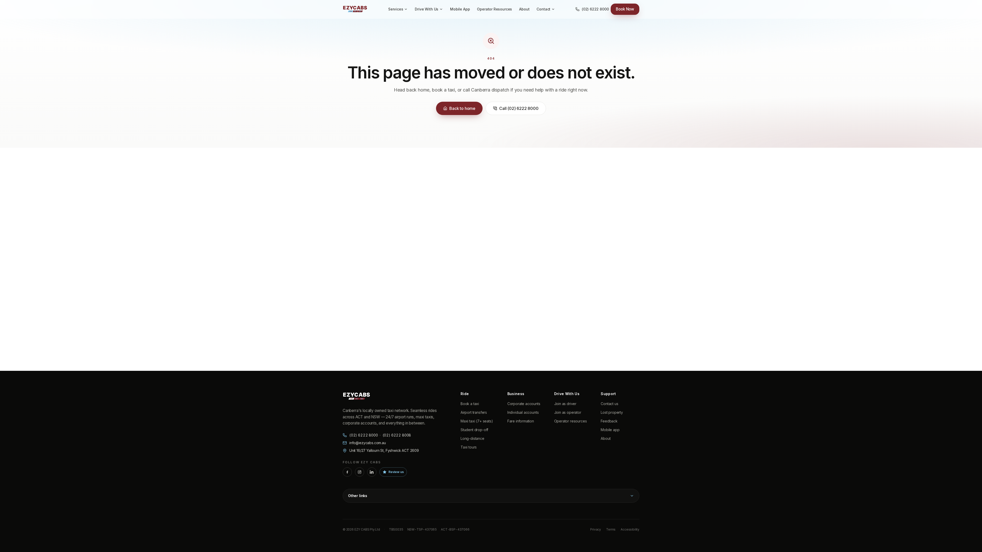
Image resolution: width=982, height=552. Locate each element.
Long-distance (472, 438)
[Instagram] (359, 472)
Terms (611, 529)
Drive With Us (426, 9)
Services (395, 9)
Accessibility (630, 529)
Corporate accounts (523, 403)
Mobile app (610, 430)
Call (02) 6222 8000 (519, 108)
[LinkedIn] (371, 472)
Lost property (612, 412)
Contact (543, 9)
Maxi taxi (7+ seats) (477, 421)
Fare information (520, 421)
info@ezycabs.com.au (367, 443)
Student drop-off (474, 430)
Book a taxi (470, 403)
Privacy (595, 529)
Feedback (609, 421)
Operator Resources (494, 9)
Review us (396, 472)
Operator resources (570, 421)
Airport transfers (474, 412)
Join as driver (565, 403)
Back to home (462, 108)
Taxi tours (469, 447)
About (524, 9)
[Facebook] (347, 472)
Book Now (625, 9)
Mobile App (460, 9)
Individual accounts (523, 412)
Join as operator (567, 412)
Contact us (609, 403)
